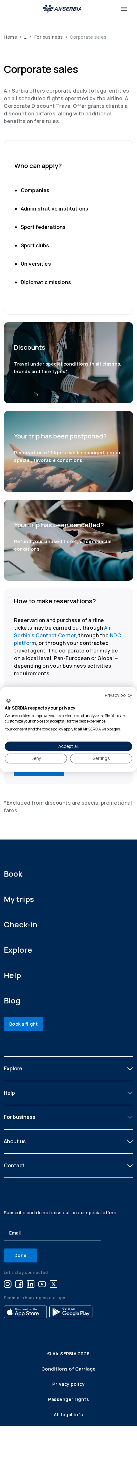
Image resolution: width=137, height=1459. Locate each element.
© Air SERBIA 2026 (68, 1354)
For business (48, 37)
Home (10, 37)
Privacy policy (68, 1384)
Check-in (20, 924)
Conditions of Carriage (68, 1369)
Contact (14, 1165)
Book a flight (23, 1024)
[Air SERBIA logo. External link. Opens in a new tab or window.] (8, 701)
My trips (19, 899)
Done (20, 1255)
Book (13, 873)
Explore (18, 949)
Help (12, 975)
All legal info (68, 1414)
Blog (12, 1000)
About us (15, 1141)
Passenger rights (68, 1399)
